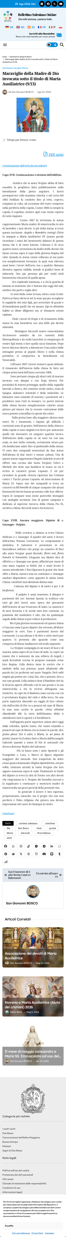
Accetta (9, 1225)
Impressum (49, 1233)
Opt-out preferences (21, 1233)
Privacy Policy (37, 1233)
